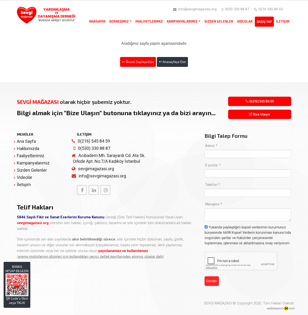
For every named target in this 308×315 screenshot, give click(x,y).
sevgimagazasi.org (96, 168)
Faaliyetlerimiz (149, 21)
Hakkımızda (28, 148)
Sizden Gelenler (218, 21)
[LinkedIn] (93, 190)
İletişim (282, 21)
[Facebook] (82, 190)
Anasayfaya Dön (174, 62)
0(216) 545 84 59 (261, 101)
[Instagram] (105, 190)
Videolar (245, 21)
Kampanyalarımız (182, 21)
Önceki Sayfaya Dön (139, 62)
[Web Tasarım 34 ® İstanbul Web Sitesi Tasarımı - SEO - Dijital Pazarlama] (281, 309)
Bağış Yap (264, 22)
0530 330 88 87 (236, 9)
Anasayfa (97, 21)
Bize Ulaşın (261, 114)
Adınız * (211, 146)
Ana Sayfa (26, 141)
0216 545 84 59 (270, 9)
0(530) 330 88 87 (94, 148)
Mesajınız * (213, 204)
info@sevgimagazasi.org (197, 9)
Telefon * (212, 185)
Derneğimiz (119, 21)
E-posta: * (213, 165)
